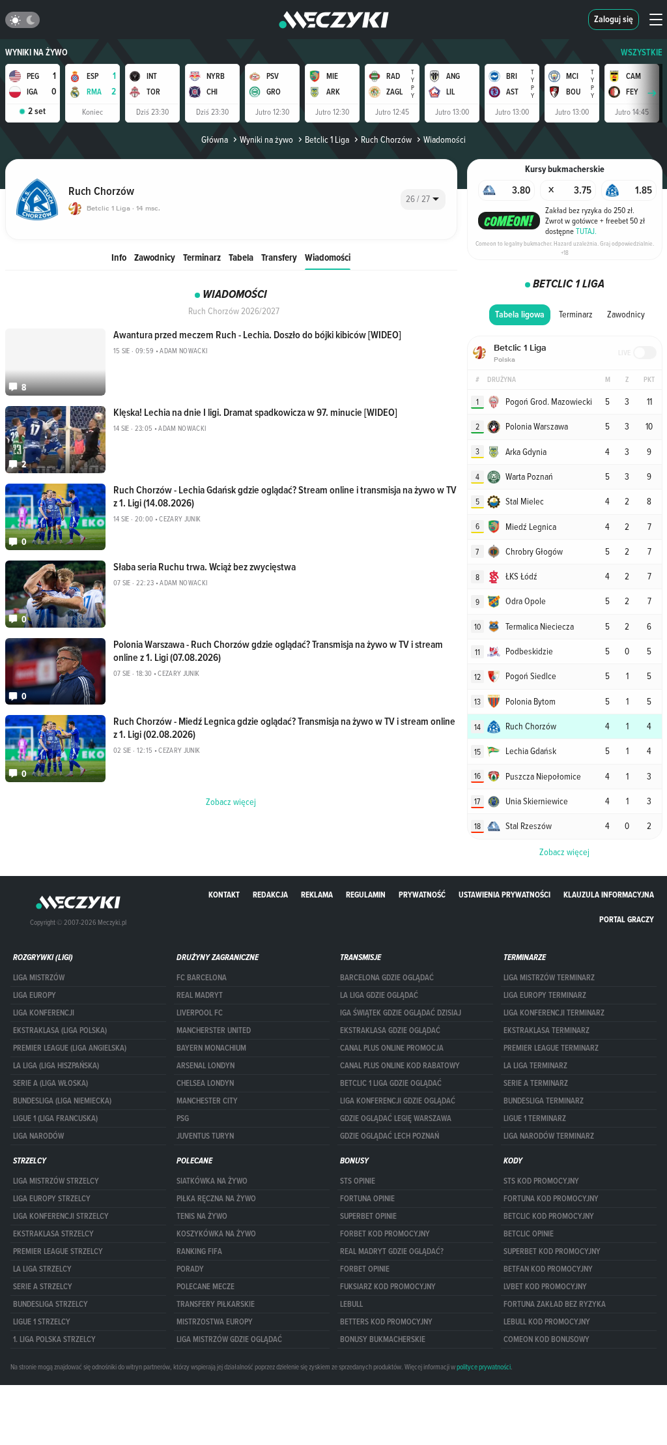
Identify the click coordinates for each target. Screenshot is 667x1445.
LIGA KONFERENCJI (43, 1013)
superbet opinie (368, 1216)
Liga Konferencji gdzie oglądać (397, 1101)
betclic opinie (529, 1234)
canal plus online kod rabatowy (400, 1065)
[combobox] (423, 199)
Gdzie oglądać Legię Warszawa (395, 1118)
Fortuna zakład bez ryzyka (555, 1304)
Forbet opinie (365, 1269)
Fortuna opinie (367, 1198)
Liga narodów (38, 1136)
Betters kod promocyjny (386, 1322)
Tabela (241, 257)
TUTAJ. (586, 231)
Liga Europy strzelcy (52, 1198)
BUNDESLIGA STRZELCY (50, 1304)
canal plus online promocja (392, 1048)
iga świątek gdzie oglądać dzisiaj (400, 1013)
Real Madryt (200, 995)
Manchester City (207, 1101)
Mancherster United (214, 1030)
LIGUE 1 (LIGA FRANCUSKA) (55, 1118)
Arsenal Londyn (205, 1065)
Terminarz (202, 257)
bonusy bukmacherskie (382, 1339)
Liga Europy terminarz (545, 995)
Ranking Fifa (199, 1251)
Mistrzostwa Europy (215, 1322)
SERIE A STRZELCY (42, 1286)
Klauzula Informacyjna (608, 894)
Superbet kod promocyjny (552, 1251)
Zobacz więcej (564, 851)
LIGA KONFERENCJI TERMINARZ (554, 1013)
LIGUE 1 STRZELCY (41, 1322)
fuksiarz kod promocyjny (388, 1286)
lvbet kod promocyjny (545, 1286)
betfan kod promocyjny (548, 1269)
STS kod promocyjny (541, 1181)
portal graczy (626, 919)
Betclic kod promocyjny (549, 1216)
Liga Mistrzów (38, 977)
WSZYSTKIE (641, 52)
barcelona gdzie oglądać (387, 977)
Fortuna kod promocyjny (551, 1198)
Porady (190, 1269)
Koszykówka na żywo (216, 1234)
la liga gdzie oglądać (379, 995)
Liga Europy (34, 995)
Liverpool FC (200, 1013)
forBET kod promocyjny (385, 1234)
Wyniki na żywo (36, 52)
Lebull (351, 1304)
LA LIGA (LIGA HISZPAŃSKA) (56, 1065)
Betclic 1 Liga (327, 139)
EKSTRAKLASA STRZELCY (53, 1234)
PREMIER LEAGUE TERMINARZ (551, 1048)
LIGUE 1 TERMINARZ (535, 1118)
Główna (214, 139)
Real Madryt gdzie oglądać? (392, 1251)
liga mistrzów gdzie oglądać (229, 1339)
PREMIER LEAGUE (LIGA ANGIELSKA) (69, 1048)
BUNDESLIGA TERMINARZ (544, 1101)
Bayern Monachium (211, 1048)
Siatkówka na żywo (212, 1181)
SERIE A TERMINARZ (536, 1083)
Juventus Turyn (205, 1136)
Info (118, 257)
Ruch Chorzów (386, 139)
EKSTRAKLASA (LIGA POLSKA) (60, 1030)
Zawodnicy (154, 257)
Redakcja (270, 894)
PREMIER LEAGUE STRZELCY (58, 1251)
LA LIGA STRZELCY (42, 1269)
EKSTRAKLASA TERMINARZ (546, 1030)
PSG (183, 1118)
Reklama (317, 894)
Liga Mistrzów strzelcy (56, 1181)
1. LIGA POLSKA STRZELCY (54, 1339)
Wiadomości (327, 257)
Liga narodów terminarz (549, 1136)
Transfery (279, 257)
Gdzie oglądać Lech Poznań (389, 1136)
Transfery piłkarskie (216, 1304)
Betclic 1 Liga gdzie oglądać (391, 1083)
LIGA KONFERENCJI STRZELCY (61, 1216)
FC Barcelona (202, 977)
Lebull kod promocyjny (547, 1322)
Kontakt (224, 894)
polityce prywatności (484, 1367)
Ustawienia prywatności (504, 894)
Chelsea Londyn (205, 1083)
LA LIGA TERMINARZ (535, 1065)
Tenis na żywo (202, 1216)
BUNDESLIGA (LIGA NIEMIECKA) (62, 1101)
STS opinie (357, 1181)
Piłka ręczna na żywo (216, 1198)
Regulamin (366, 894)
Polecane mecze (205, 1286)
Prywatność (422, 894)
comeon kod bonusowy (546, 1339)
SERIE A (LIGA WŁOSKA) (50, 1083)
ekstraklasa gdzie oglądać (390, 1030)
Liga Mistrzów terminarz (549, 977)
